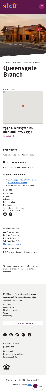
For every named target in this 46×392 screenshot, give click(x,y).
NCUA (30, 384)
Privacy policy (9, 351)
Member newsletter (11, 310)
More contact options (12, 243)
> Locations (16, 61)
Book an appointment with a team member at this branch (22, 181)
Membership (8, 307)
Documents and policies (13, 354)
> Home (7, 61)
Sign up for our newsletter (23, 323)
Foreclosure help (10, 357)
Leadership (7, 316)
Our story (7, 304)
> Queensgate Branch (32, 61)
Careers (6, 313)
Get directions (12, 135)
